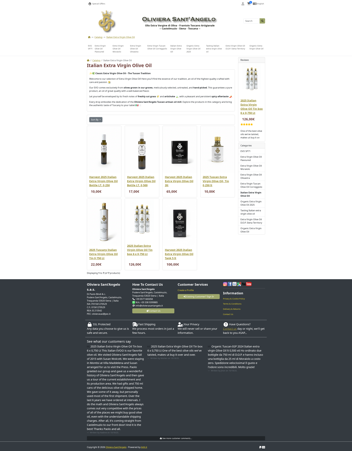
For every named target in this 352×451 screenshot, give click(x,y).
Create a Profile (186, 290)
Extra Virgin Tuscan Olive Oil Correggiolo (157, 47)
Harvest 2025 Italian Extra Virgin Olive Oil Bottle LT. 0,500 (141, 181)
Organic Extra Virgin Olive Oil (256, 47)
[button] (243, 3)
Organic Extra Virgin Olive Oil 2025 (193, 48)
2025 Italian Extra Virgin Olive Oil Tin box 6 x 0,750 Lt (139, 250)
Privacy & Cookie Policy (234, 298)
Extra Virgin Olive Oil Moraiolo (118, 48)
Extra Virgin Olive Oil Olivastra (135, 48)
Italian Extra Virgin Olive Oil (120, 37)
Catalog (98, 37)
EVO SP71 (90, 47)
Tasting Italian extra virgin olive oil (214, 48)
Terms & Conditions (232, 303)
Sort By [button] (95, 119)
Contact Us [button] (154, 310)
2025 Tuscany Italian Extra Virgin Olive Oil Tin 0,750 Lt (103, 254)
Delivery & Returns (231, 309)
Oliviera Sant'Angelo (116, 447)
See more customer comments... (177, 438)
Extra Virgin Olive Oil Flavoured (100, 48)
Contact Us (228, 314)
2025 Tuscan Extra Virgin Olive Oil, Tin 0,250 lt (216, 181)
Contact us (230, 329)
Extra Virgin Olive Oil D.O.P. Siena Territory (235, 47)
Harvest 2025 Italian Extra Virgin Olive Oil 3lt (179, 181)
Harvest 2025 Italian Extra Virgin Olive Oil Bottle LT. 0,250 (103, 181)
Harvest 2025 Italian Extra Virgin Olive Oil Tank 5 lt (179, 254)
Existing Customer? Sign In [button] (200, 296)
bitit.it (144, 447)
